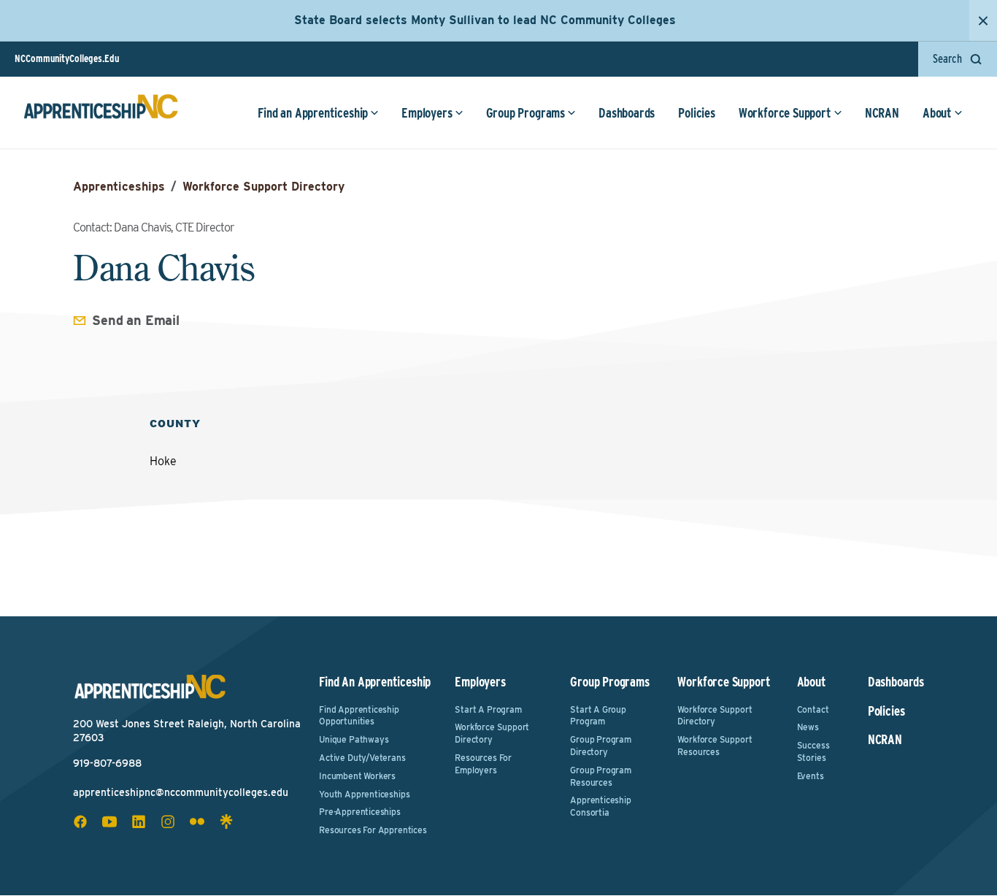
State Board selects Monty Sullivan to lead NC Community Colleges (485, 20)
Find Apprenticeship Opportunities (359, 715)
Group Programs (525, 112)
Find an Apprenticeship (313, 112)
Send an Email (136, 320)
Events (810, 775)
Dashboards (626, 112)
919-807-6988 (107, 763)
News (808, 726)
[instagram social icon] (168, 821)
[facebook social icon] (80, 821)
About (937, 112)
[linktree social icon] (226, 821)
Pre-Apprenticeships (360, 811)
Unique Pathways (353, 739)
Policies (696, 112)
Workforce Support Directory (263, 187)
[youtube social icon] (109, 821)
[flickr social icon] (197, 821)
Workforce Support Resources (714, 745)
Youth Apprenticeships (364, 794)
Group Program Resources (600, 776)
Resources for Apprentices (373, 829)
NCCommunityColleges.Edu (67, 58)
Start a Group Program (598, 715)
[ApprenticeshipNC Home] (100, 112)
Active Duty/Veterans (362, 757)
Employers (426, 112)
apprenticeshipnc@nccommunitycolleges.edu (180, 792)
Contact (813, 709)
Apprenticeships (119, 187)
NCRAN (882, 112)
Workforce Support (785, 112)
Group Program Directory (600, 745)
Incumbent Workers (357, 775)
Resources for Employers (483, 764)
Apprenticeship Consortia (600, 806)
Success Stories (813, 751)
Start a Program (488, 709)
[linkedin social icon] (138, 821)
